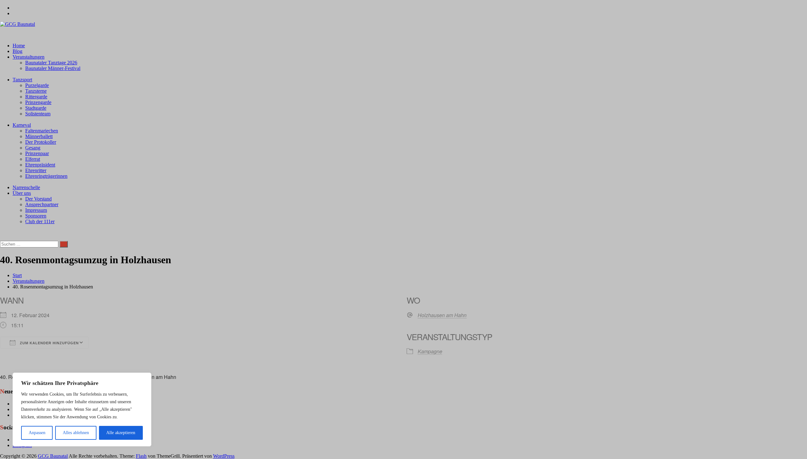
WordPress (224, 456)
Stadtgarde (35, 108)
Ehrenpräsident (40, 164)
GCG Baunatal (53, 456)
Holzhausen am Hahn (442, 315)
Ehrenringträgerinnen (46, 176)
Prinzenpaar (37, 153)
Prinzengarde (38, 102)
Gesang (32, 147)
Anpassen (37, 432)
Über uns (22, 193)
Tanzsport (22, 79)
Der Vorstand (38, 198)
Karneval (22, 125)
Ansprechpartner (41, 204)
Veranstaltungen (28, 57)
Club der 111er (40, 221)
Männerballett (39, 136)
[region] (82, 409)
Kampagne (430, 351)
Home (19, 45)
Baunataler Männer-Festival (52, 68)
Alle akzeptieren (120, 432)
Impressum (36, 210)
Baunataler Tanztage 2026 (51, 62)
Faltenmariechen (41, 130)
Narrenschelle (26, 187)
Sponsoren (35, 215)
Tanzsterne (36, 91)
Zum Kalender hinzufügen (49, 343)
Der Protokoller (40, 142)
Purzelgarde (37, 85)
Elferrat (32, 159)
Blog (17, 51)
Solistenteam (37, 113)
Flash (141, 456)
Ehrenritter (35, 170)
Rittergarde (36, 96)
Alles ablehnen (76, 432)
